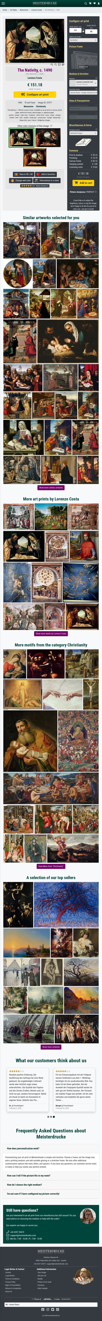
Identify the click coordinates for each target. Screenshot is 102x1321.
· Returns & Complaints (13, 1288)
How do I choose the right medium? (24, 1184)
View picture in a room (48, 180)
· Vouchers (40, 1285)
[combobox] (83, 40)
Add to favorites (47, 174)
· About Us (8, 1291)
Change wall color (22, 180)
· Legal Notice (10, 1276)
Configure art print (37, 94)
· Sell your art (41, 1276)
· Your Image (41, 1272)
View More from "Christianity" (51, 866)
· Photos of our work (44, 1282)
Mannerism (24, 10)
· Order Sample (42, 1288)
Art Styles (13, 10)
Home (5, 10)
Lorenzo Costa (36, 10)
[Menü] (3, 3)
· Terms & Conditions (12, 1279)
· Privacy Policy (10, 1282)
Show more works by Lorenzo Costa (51, 633)
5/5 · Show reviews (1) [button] (40, 186)
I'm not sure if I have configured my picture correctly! (33, 1193)
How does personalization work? (23, 1148)
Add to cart (85, 182)
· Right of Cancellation (12, 1285)
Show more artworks (51, 1047)
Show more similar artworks (51, 487)
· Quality (40, 1279)
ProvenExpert (23, 1106)
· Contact (8, 1272)
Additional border (75, 37)
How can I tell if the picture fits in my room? (28, 1175)
